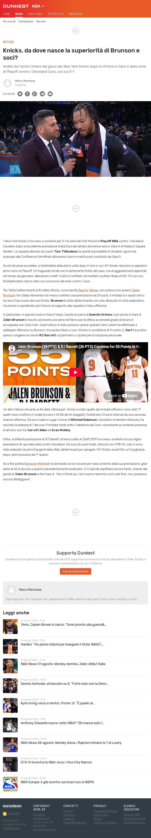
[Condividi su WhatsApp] (34, 93)
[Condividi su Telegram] (42, 94)
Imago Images (11, 828)
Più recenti (9, 21)
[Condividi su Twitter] (19, 93)
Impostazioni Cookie (105, 811)
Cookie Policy (101, 815)
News (19, 14)
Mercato (41, 21)
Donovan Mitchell (37, 464)
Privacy (98, 818)
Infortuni (75, 14)
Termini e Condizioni (105, 822)
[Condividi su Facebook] (27, 93)
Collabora (68, 818)
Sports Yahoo (88, 290)
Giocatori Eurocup (134, 822)
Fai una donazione (75, 571)
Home (6, 14)
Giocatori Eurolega (134, 818)
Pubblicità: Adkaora (74, 822)
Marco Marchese (25, 81)
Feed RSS (14, 813)
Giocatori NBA (132, 814)
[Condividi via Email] (50, 93)
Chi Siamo (69, 815)
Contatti (68, 811)
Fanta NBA (35, 14)
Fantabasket (25, 21)
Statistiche (56, 14)
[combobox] (38, 6)
